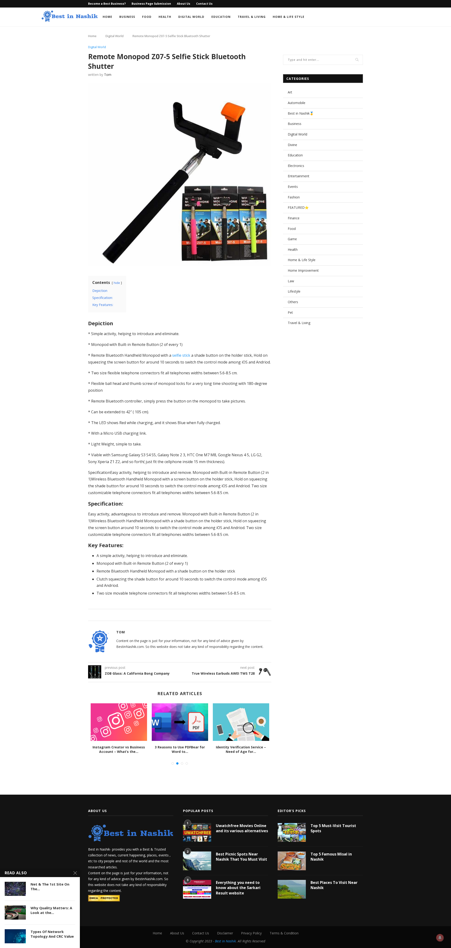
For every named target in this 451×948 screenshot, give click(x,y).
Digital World (191, 17)
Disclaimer (225, 933)
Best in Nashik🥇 (301, 113)
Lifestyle (294, 291)
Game (292, 239)
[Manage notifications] (440, 937)
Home (107, 17)
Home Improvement (303, 270)
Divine (292, 145)
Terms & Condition (284, 933)
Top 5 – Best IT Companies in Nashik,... (118, 749)
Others (293, 302)
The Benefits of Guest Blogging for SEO (180, 749)
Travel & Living (252, 17)
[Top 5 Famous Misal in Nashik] (292, 860)
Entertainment (298, 176)
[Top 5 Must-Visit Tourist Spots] (292, 832)
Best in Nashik (225, 941)
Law (291, 281)
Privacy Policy (251, 933)
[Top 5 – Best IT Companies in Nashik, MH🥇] (119, 722)
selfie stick (181, 355)
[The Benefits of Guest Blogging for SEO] (180, 722)
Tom (107, 74)
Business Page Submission (151, 4)
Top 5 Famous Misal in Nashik (331, 856)
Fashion (294, 197)
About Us (183, 4)
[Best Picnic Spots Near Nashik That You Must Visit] (197, 860)
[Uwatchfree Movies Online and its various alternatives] (197, 832)
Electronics (296, 165)
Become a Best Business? (107, 4)
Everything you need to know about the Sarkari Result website (238, 888)
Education (221, 17)
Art (290, 92)
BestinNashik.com (149, 879)
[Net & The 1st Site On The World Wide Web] (15, 889)
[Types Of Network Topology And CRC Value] (15, 936)
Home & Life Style (288, 17)
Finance (293, 218)
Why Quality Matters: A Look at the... (51, 910)
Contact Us (204, 4)
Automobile (296, 103)
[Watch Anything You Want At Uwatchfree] (241, 722)
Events (293, 186)
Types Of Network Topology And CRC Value (52, 934)
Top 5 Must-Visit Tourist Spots (333, 828)
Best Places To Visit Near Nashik (334, 885)
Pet (290, 312)
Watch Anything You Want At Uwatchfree (241, 749)
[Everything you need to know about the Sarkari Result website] (197, 889)
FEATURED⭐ (298, 207)
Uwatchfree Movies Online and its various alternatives (242, 828)
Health (165, 17)
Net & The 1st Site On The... (50, 886)
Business (127, 17)
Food (147, 17)
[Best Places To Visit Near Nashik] (292, 889)
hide (117, 283)
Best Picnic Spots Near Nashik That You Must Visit (241, 856)
